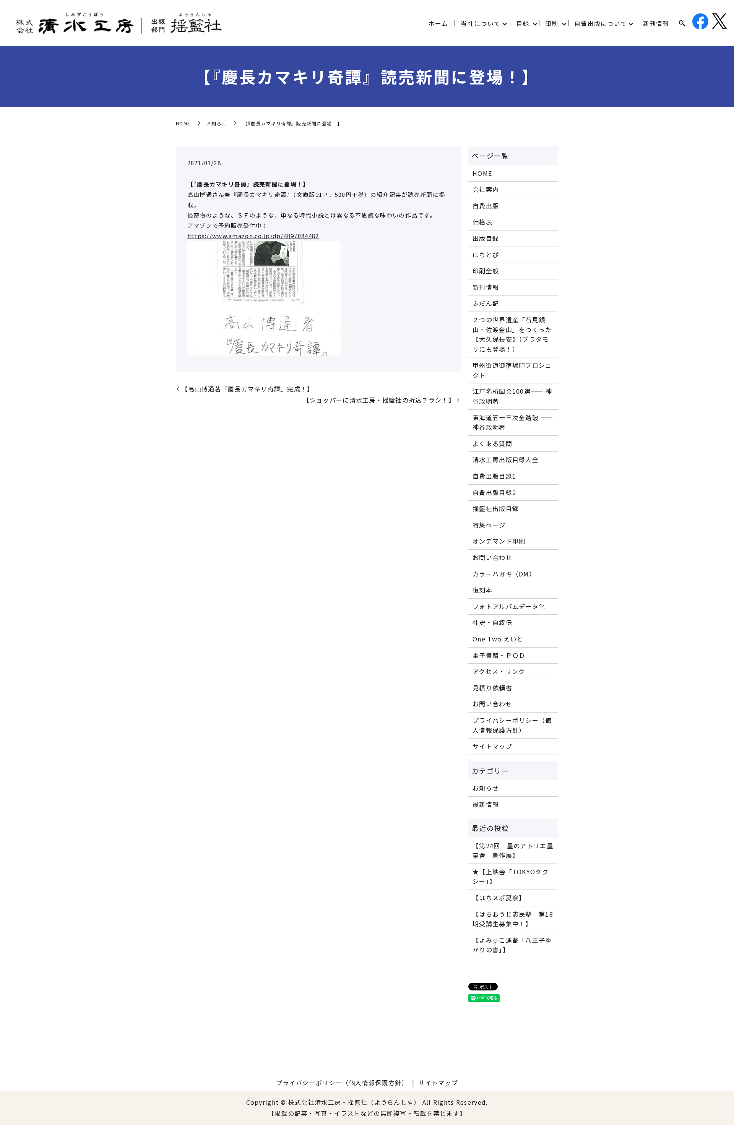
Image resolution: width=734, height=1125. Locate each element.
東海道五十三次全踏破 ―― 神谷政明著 (513, 422)
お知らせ (216, 123)
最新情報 (486, 804)
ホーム (438, 23)
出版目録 (486, 238)
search (682, 23)
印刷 (552, 23)
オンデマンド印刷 (499, 540)
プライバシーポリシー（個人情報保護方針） (512, 725)
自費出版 (486, 205)
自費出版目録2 (494, 492)
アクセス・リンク (499, 671)
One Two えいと (498, 638)
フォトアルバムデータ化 (509, 606)
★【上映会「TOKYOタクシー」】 (511, 876)
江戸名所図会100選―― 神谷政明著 (512, 396)
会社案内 (486, 189)
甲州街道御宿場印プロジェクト (512, 370)
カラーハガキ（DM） (504, 573)
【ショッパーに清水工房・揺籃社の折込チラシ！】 (379, 399)
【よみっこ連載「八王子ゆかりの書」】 (512, 945)
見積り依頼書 (492, 687)
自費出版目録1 (494, 476)
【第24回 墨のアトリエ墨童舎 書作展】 (513, 850)
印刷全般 (486, 270)
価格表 (482, 221)
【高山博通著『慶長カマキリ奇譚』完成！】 (248, 388)
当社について (480, 23)
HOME (183, 123)
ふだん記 (486, 303)
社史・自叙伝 (492, 622)
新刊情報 (656, 23)
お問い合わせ (492, 557)
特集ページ (489, 524)
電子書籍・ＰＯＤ (499, 655)
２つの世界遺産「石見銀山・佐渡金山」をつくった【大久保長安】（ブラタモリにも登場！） (512, 334)
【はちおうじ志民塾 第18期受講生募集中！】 (513, 919)
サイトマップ (492, 746)
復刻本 (482, 589)
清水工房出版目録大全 (506, 459)
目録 (522, 23)
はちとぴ (486, 254)
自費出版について (600, 23)
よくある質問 (492, 443)
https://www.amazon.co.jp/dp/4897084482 (253, 236)
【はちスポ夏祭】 (499, 897)
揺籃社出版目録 (496, 508)
